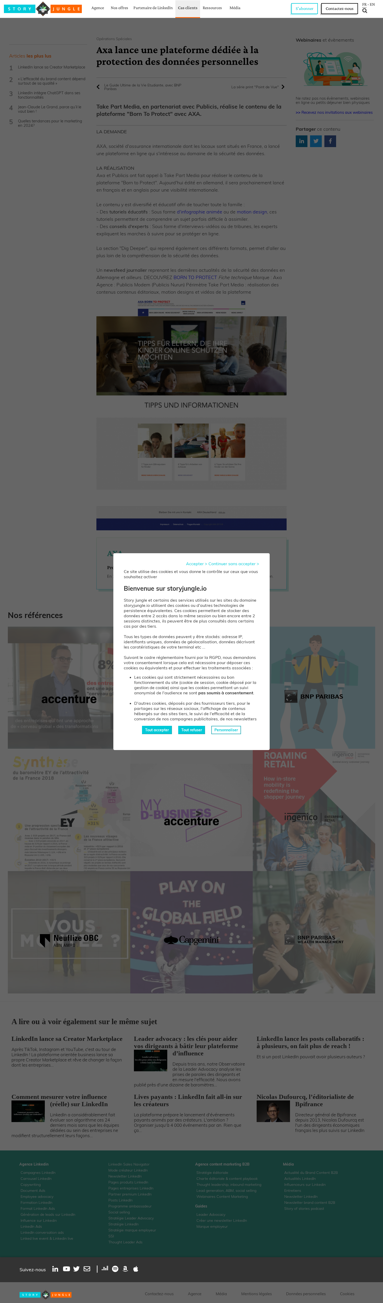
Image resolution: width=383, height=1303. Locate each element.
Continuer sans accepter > (233, 563)
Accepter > (196, 563)
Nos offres (119, 7)
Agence (97, 7)
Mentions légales (256, 1293)
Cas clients (187, 7)
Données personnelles (306, 1293)
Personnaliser (226, 730)
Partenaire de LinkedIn (153, 7)
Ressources (212, 7)
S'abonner (304, 8)
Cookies (347, 1293)
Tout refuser (191, 730)
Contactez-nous (340, 8)
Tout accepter (157, 730)
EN (372, 4)
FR (364, 4)
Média (235, 7)
